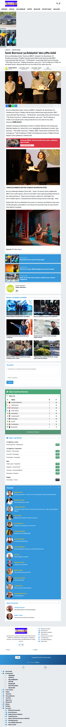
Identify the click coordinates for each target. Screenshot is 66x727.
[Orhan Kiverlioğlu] (9, 594)
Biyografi (8, 702)
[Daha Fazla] (16, 106)
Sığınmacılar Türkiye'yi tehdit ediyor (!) (25, 518)
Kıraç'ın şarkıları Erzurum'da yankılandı (45, 316)
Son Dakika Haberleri (46, 639)
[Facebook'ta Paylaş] (7, 106)
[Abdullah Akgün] (9, 579)
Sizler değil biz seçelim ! (21, 557)
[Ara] (57, 3)
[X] (22, 645)
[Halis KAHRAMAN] (9, 548)
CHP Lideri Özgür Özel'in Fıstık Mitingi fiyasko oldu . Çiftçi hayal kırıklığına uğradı (36, 510)
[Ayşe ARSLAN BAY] (9, 540)
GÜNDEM (4, 9)
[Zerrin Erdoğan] (9, 509)
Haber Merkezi (21, 287)
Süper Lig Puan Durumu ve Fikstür (19, 718)
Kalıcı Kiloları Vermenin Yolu (22, 572)
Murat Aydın (18, 492)
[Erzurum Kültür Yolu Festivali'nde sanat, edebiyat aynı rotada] (19, 348)
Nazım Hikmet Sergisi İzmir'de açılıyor (18, 316)
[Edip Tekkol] (9, 517)
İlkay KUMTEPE (18, 523)
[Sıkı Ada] (9, 555)
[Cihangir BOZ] (9, 587)
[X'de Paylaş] (9, 106)
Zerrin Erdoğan (19, 507)
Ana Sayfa (8, 671)
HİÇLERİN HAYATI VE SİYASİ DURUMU (25, 609)
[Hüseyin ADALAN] (9, 608)
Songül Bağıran (19, 531)
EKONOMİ (37, 9)
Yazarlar (8, 694)
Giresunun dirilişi (19, 580)
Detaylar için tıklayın (33, 432)
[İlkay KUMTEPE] (9, 524)
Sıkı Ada (16, 554)
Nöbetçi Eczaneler (45, 628)
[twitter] (45, 667)
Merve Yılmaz (18, 570)
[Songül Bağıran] (9, 532)
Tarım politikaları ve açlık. (21, 502)
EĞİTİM (29, 9)
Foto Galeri (9, 689)
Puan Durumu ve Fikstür (47, 636)
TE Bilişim (37, 662)
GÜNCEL (11, 9)
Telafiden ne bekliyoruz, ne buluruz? (25, 525)
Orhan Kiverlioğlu (20, 593)
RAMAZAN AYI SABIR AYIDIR (22, 533)
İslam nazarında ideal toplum (22, 588)
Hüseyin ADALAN (19, 607)
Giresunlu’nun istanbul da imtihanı (24, 617)
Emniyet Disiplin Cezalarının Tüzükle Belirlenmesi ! (29, 549)
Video (7, 692)
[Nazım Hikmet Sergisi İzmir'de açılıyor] (19, 307)
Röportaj (8, 700)
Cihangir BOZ (18, 585)
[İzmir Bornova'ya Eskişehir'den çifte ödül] (33, 87)
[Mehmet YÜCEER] (9, 501)
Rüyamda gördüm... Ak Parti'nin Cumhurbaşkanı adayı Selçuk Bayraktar (35, 494)
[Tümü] (59, 488)
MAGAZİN (56, 9)
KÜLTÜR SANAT (46, 9)
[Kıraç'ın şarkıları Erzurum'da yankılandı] (47, 307)
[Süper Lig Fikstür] (59, 438)
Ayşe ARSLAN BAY (19, 539)
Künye (8, 649)
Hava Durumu (44, 630)
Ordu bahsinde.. (19, 595)
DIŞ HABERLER (20, 9)
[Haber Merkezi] (10, 288)
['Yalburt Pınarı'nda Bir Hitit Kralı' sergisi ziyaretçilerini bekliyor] (47, 348)
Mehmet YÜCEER (19, 500)
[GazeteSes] (11, 3)
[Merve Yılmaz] (9, 571)
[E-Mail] (17, 291)
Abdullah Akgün (19, 578)
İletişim (36, 649)
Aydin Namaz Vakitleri (46, 632)
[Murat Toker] (9, 616)
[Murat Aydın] (9, 493)
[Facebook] (19, 645)
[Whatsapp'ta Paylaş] (12, 106)
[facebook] (23, 667)
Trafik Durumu (44, 634)
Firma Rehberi (10, 696)
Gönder (10, 382)
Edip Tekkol (18, 515)
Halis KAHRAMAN (19, 547)
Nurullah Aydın (19, 562)
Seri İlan (8, 698)
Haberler (7, 50)
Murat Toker (18, 615)
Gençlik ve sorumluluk (20, 564)
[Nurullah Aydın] (9, 563)
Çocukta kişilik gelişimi (21, 541)
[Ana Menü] (59, 3)
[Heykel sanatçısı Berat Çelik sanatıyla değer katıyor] (47, 327)
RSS (18, 657)
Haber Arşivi (44, 641)
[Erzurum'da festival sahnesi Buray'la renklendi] (19, 327)
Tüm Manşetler (45, 637)
